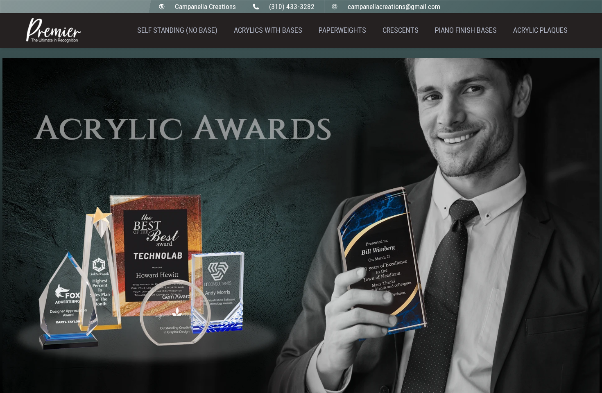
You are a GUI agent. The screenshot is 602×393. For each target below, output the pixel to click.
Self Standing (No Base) (177, 30)
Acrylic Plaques (540, 30)
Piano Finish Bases (466, 30)
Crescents (400, 30)
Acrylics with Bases (268, 30)
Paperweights (342, 30)
